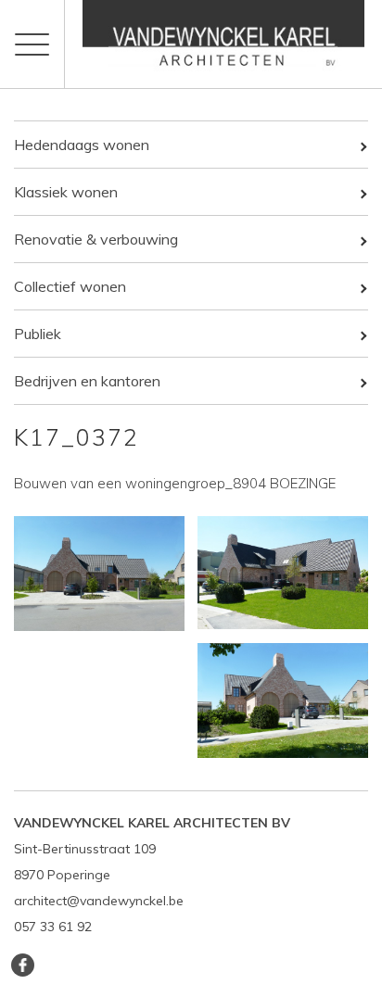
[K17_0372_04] (99, 573)
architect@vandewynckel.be (99, 900)
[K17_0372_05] (282, 700)
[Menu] (32, 44)
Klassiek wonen (66, 192)
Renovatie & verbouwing (96, 239)
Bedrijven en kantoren (87, 381)
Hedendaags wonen (81, 144)
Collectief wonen (70, 286)
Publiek (37, 333)
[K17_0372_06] (282, 572)
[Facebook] (22, 965)
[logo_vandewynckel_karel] (223, 44)
